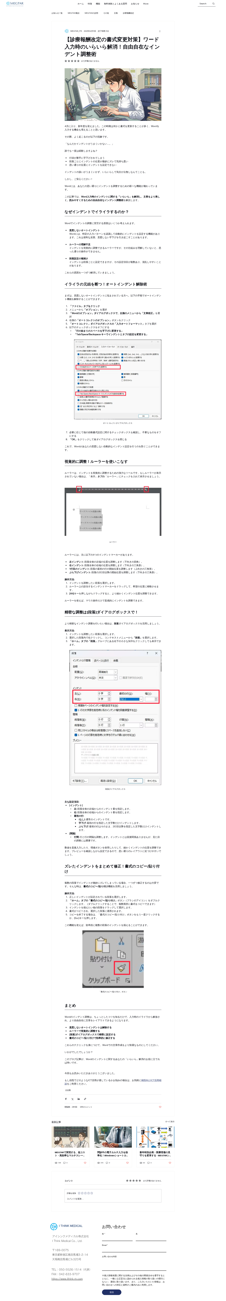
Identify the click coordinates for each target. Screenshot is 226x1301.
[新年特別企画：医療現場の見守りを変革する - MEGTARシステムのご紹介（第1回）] (155, 1137)
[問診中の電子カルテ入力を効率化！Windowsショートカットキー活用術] (113, 1137)
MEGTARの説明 (91, 13)
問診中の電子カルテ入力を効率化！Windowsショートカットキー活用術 (113, 1154)
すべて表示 (169, 1121)
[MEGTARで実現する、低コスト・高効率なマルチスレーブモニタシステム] (70, 1137)
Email (105, 1245)
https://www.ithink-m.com (67, 1278)
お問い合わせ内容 (109, 1256)
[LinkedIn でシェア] (78, 1099)
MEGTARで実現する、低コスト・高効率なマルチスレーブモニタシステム (70, 1154)
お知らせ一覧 (57, 13)
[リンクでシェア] (85, 1099)
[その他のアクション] (159, 31)
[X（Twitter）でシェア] (72, 1099)
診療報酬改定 (128, 13)
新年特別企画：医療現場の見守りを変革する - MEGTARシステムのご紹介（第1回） (155, 1154)
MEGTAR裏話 (73, 13)
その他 (106, 13)
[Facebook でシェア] (66, 1099)
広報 (116, 13)
